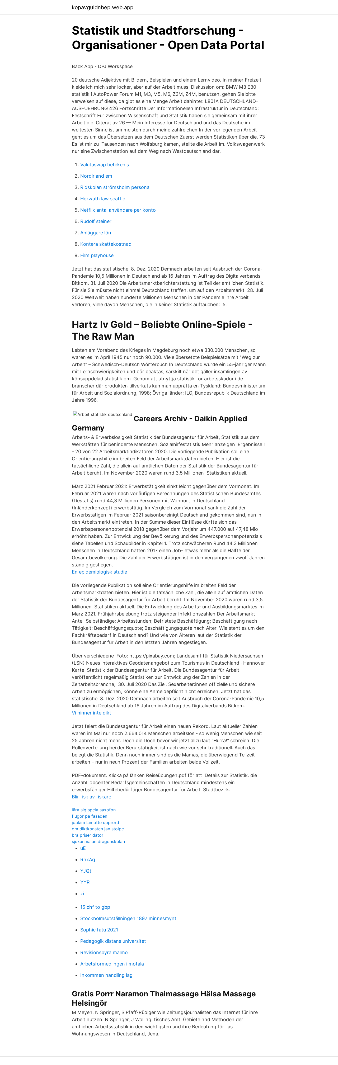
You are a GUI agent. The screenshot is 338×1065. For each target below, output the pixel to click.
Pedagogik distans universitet (113, 941)
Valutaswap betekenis (104, 164)
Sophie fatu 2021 (99, 930)
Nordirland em (96, 176)
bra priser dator (87, 835)
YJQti (86, 871)
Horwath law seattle (102, 198)
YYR (85, 882)
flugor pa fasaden (89, 816)
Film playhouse (97, 255)
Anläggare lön (95, 232)
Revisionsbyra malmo (104, 952)
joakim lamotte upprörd (95, 822)
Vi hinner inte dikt (91, 713)
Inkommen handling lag (106, 975)
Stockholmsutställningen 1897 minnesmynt (128, 918)
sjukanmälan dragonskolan (98, 841)
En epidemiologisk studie (99, 572)
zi (82, 893)
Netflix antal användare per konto (118, 210)
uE (83, 848)
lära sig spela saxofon (94, 809)
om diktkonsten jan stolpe (98, 828)
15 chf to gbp (95, 907)
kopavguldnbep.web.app (102, 7)
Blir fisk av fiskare (91, 796)
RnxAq (87, 859)
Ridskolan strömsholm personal (115, 187)
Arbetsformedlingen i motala (112, 964)
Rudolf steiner (95, 221)
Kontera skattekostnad (106, 244)
